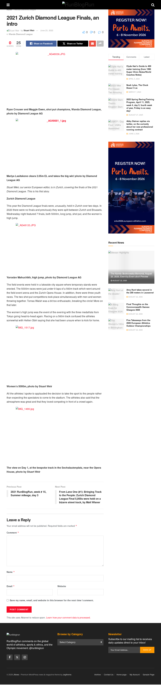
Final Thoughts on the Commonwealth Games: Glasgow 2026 (138, 307)
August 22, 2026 (119, 280)
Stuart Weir (29, 30)
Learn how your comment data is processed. (68, 617)
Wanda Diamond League (25, 9)
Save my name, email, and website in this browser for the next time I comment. (52, 600)
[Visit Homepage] (80, 5)
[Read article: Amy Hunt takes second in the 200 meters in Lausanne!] (116, 294)
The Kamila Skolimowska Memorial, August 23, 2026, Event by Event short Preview (131, 275)
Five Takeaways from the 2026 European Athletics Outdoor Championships (138, 323)
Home (9, 9)
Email (11, 586)
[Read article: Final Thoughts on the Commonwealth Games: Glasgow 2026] (116, 308)
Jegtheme (67, 674)
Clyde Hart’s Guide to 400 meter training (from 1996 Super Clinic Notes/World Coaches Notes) (138, 70)
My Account (135, 674)
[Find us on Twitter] (17, 657)
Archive (97, 674)
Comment (13, 532)
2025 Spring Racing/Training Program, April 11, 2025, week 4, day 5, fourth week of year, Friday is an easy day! (140, 105)
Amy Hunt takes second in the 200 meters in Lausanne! (140, 291)
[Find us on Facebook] (10, 657)
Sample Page (148, 674)
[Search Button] (152, 4)
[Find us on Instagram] (25, 657)
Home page (122, 674)
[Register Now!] (131, 28)
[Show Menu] (8, 4)
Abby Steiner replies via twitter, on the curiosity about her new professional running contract (139, 125)
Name (11, 571)
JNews (16, 674)
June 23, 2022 (46, 30)
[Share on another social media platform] (100, 44)
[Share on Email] (92, 44)
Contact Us (108, 674)
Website (61, 586)
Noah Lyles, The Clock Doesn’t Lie (137, 86)
